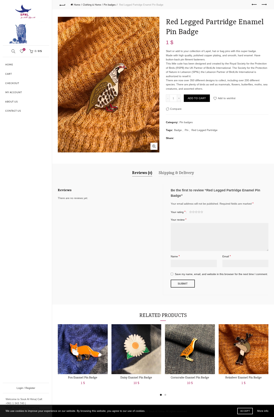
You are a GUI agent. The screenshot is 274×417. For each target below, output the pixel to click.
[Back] (62, 4)
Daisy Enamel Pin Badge (136, 377)
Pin (186, 130)
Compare (176, 108)
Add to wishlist (226, 98)
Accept (245, 411)
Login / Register (26, 387)
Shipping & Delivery (176, 172)
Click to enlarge (154, 146)
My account (13, 92)
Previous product (254, 4)
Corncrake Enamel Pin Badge (190, 377)
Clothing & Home (92, 4)
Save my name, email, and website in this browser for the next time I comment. (221, 274)
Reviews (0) (142, 172)
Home (9, 64)
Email (226, 256)
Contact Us (13, 110)
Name (175, 256)
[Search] (13, 51)
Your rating (178, 212)
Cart (8, 73)
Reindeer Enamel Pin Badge (243, 377)
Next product (263, 4)
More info (262, 410)
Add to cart (197, 98)
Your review (178, 219)
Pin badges (110, 4)
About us (11, 101)
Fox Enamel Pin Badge (82, 377)
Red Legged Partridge (204, 130)
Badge (178, 130)
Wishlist (24, 49)
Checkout (12, 83)
